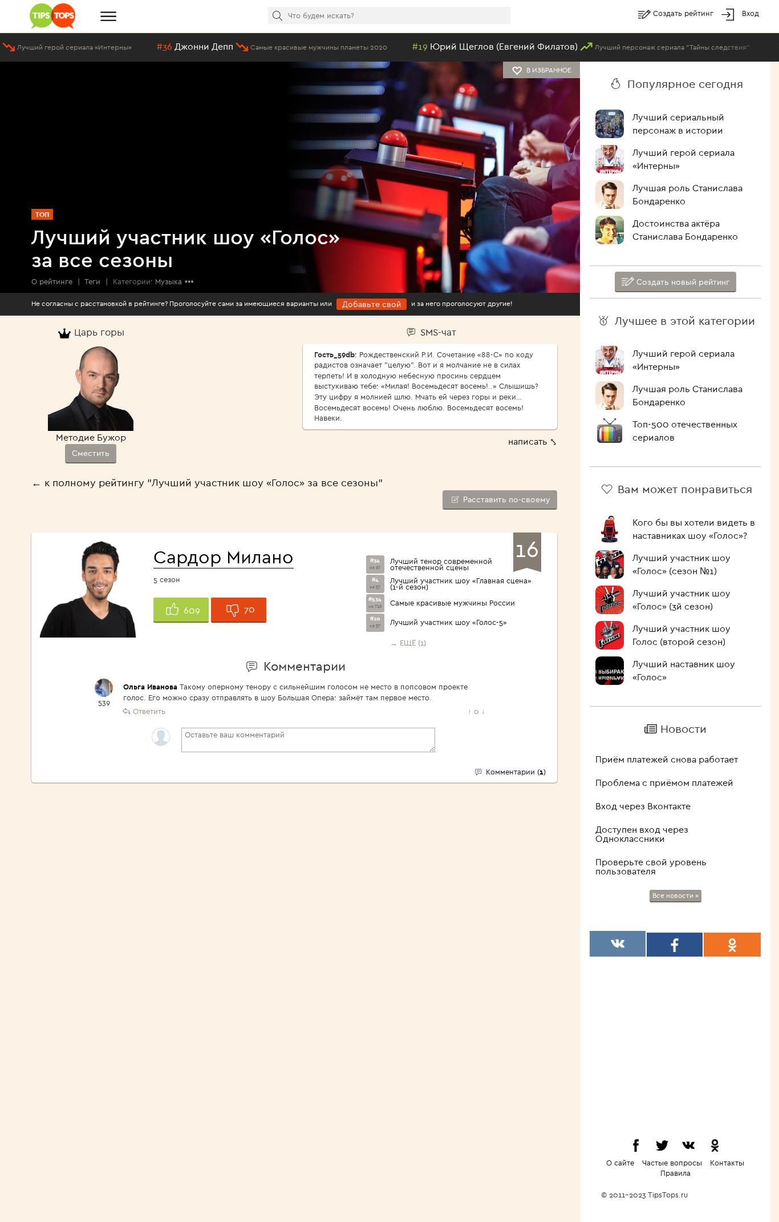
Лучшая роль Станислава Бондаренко (687, 194)
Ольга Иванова (150, 686)
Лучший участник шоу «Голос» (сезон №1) (681, 564)
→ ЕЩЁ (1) (408, 642)
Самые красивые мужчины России (452, 603)
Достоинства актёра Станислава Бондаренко (685, 229)
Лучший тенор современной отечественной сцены (441, 564)
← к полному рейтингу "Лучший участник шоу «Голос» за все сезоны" (207, 482)
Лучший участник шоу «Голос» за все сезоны (185, 248)
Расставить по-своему (505, 499)
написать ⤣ (532, 441)
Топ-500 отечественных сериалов (684, 430)
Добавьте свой (371, 304)
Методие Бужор (91, 437)
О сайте (620, 1162)
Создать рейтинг (684, 13)
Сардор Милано (223, 556)
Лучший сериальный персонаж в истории (678, 123)
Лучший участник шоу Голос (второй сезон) (681, 635)
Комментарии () (515, 771)
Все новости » (675, 895)
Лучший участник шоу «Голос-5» (448, 622)
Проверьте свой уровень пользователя (651, 866)
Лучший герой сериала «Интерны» (683, 159)
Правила (675, 1172)
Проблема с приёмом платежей (664, 782)
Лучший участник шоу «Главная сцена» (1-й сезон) (460, 584)
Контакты (727, 1162)
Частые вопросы (672, 1162)
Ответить (149, 711)
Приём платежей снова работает (666, 759)
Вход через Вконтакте (643, 806)
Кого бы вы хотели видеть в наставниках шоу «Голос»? (693, 529)
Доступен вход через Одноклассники (641, 834)
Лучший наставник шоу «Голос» (683, 670)
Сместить (90, 453)
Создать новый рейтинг (681, 282)
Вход (750, 13)
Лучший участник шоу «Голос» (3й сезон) (681, 599)
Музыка (168, 281)
